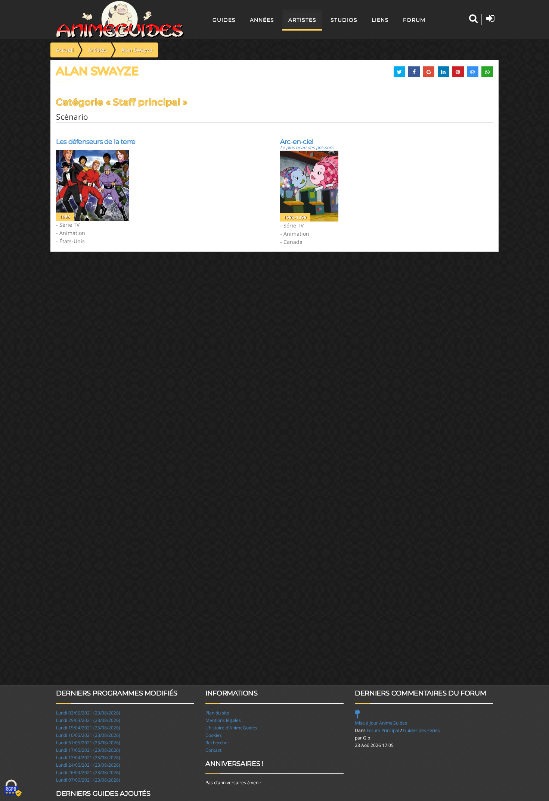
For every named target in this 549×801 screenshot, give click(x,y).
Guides (224, 19)
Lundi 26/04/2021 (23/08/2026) (88, 772)
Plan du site (217, 713)
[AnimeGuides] (120, 19)
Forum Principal (383, 730)
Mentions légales (223, 720)
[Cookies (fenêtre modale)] (13, 788)
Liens (380, 19)
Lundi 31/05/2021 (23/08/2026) (88, 742)
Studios (344, 19)
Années (262, 19)
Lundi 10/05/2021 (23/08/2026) (88, 735)
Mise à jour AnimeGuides (381, 723)
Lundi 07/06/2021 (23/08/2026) (88, 780)
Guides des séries (421, 730)
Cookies (213, 735)
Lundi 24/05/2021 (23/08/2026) (88, 765)
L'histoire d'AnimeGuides (231, 728)
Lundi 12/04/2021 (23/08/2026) (88, 757)
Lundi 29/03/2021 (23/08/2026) (88, 720)
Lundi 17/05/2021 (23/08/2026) (88, 750)
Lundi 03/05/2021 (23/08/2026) (88, 713)
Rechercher (217, 742)
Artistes (302, 19)
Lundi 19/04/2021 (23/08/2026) (88, 728)
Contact (213, 750)
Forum (414, 19)
